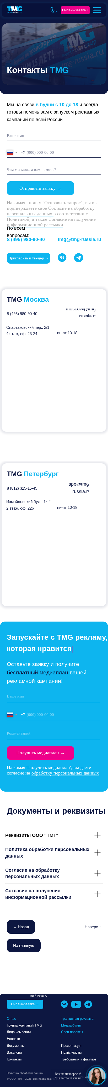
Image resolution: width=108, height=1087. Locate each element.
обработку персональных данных (65, 773)
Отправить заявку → (40, 188)
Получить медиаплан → (40, 752)
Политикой (18, 219)
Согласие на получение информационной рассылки (51, 222)
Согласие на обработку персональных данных (51, 211)
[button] (75, 10)
